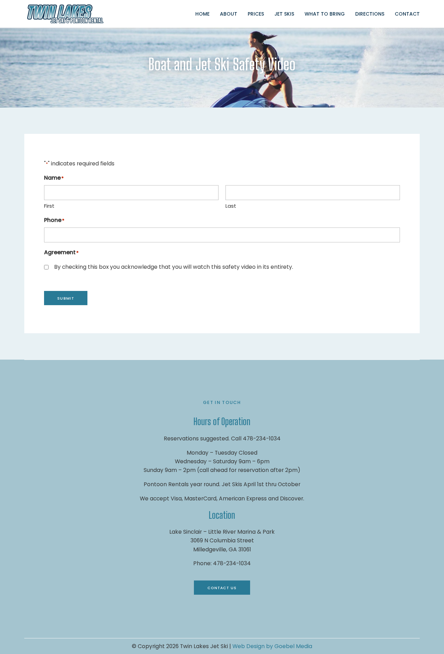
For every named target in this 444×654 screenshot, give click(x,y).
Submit (65, 298)
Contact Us (222, 588)
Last (230, 205)
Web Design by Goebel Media (272, 646)
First (49, 205)
